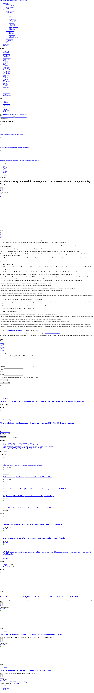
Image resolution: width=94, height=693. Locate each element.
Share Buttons (12, 24)
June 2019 (5, 84)
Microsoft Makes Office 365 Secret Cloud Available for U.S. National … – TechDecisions (24, 448)
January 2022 (6, 68)
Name (2, 369)
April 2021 (5, 80)
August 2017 (6, 87)
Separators (11, 23)
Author (10, 16)
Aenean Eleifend (10, 5)
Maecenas (8, 4)
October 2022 (6, 56)
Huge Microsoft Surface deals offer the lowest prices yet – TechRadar (26, 670)
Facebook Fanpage (13, 17)
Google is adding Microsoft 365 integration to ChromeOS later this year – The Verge (22, 447)
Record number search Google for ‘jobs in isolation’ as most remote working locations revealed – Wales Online (19, 160)
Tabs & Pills (11, 28)
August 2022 (6, 59)
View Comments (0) (5, 382)
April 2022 (5, 64)
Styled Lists (11, 36)
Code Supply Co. (17, 683)
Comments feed (6, 104)
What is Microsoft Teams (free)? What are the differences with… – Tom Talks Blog (34, 538)
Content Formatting (10, 31)
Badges (10, 32)
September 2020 (7, 81)
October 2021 (6, 72)
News (4, 168)
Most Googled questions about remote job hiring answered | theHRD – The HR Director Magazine (37, 423)
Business (5, 171)
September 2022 (7, 58)
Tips (4, 166)
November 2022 (7, 55)
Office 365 (5, 94)
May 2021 (5, 79)
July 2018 (5, 85)
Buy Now (5, 45)
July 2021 (5, 76)
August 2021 (6, 75)
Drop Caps (11, 33)
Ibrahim (2, 190)
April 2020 (5, 83)
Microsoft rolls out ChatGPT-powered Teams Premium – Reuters (11, 134)
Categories (5, 3)
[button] (1, 115)
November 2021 (7, 71)
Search (15, 437)
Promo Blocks (9, 40)
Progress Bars (12, 21)
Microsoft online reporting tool (52, 333)
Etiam (7, 8)
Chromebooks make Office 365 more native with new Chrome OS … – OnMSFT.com (35, 524)
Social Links (12, 25)
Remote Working (10, 7)
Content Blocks (9, 12)
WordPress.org (6, 105)
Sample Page (6, 44)
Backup (5, 172)
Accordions (11, 13)
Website (2, 374)
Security (5, 167)
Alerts (10, 15)
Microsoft (16, 245)
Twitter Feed (12, 29)
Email (2, 372)
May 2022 (5, 63)
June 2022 (5, 62)
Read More (5, 528)
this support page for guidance (14, 330)
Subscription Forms (13, 27)
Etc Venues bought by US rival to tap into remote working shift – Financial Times (14, 147)
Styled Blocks (12, 35)
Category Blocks (10, 11)
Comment (2, 366)
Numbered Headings (13, 37)
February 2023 (6, 51)
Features (5, 9)
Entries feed (5, 102)
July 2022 (5, 60)
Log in (4, 101)
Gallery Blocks (9, 39)
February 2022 (6, 67)
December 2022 (6, 54)
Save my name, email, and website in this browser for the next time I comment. (20, 377)
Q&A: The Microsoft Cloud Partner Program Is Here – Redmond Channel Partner (31, 634)
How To (5, 170)
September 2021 (7, 73)
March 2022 (6, 66)
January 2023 (6, 52)
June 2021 (5, 77)
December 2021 (6, 70)
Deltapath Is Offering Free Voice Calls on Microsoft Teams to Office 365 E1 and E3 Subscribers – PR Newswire (42, 401)
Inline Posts (8, 41)
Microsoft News (6, 93)
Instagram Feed (12, 19)
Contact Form (9, 43)
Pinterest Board (12, 20)
